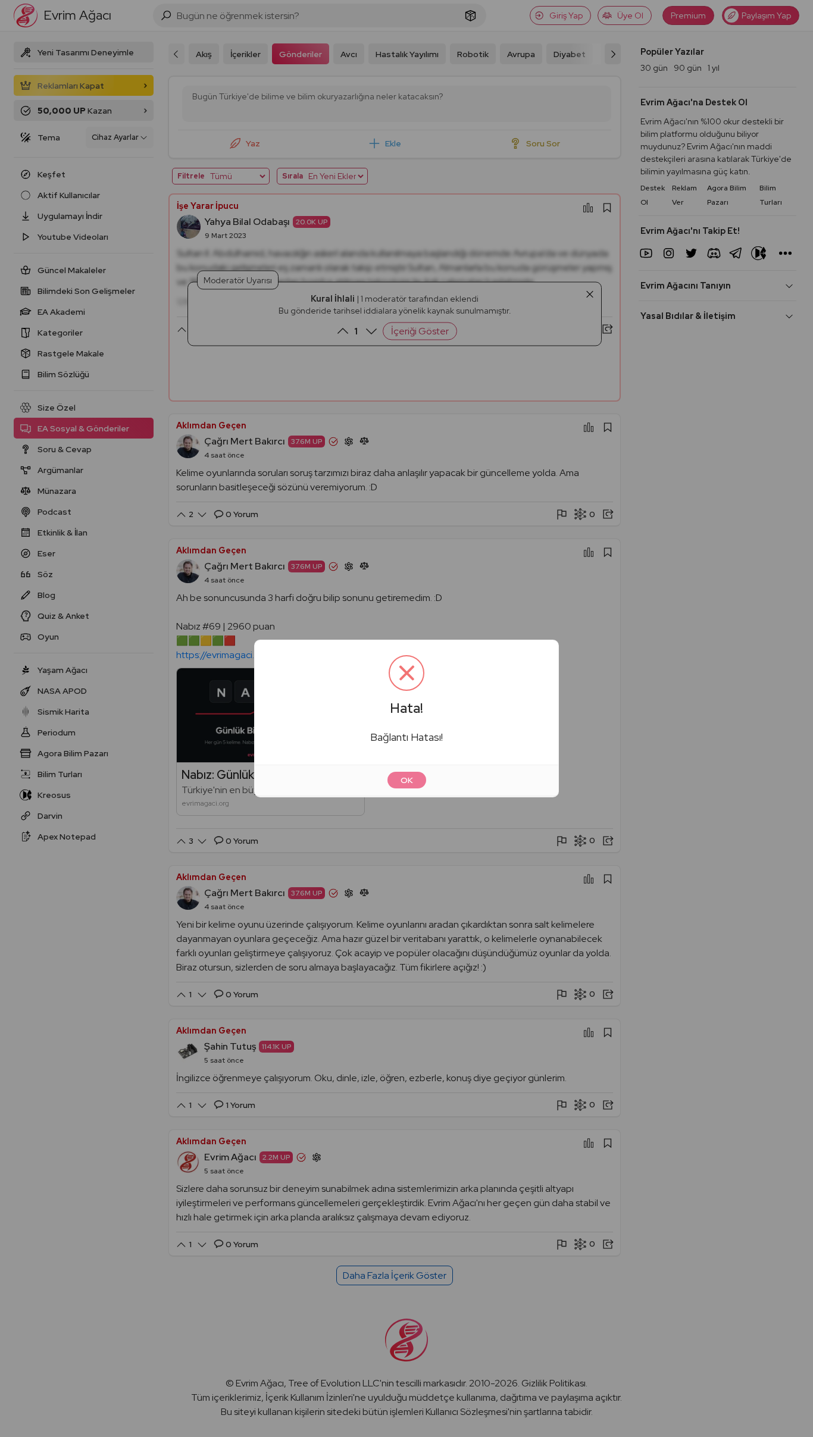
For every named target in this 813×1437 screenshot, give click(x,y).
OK (407, 780)
